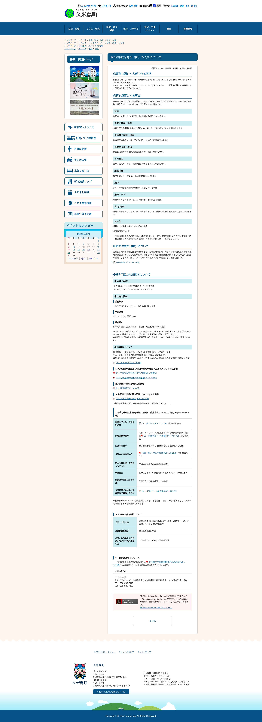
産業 (169, 28)
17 (74, 249)
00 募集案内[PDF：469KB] (128, 362)
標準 (136, 6)
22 (98, 249)
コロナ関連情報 (83, 203)
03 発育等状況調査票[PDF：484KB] (132, 398)
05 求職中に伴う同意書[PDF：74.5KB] (161, 436)
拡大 (131, 6)
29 (98, 252)
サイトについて (127, 652)
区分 (91, 46)
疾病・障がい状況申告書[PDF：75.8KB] (159, 453)
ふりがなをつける (89, 6)
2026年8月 (83, 233)
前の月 (74, 258)
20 (88, 249)
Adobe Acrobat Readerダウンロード (156, 607)
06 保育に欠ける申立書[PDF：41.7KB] (159, 491)
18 (79, 249)
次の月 (92, 258)
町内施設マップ (83, 181)
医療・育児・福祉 (96, 40)
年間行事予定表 (83, 213)
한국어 (194, 6)
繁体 (187, 6)
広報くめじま (81, 170)
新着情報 (99, 46)
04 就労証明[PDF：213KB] (154, 423)
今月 (83, 258)
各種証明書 (80, 148)
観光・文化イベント (150, 29)
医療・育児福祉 (111, 29)
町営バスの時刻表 (86, 138)
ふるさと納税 (81, 192)
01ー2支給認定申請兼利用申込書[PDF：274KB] (136, 377)
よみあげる (106, 6)
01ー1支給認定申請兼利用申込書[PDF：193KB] (136, 373)
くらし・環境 (92, 28)
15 (98, 247)
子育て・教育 (110, 43)
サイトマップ (145, 652)
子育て (121, 43)
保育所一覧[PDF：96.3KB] (127, 262)
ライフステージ (95, 43)
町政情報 (188, 28)
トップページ (70, 40)
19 (83, 249)
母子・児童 (111, 40)
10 (74, 247)
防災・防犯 (74, 28)
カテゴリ (82, 40)
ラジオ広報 (80, 159)
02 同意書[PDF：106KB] (127, 388)
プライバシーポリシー (105, 652)
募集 (97, 48)
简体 (182, 6)
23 (69, 252)
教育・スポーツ (131, 28)
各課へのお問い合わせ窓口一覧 (112, 691)
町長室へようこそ (84, 127)
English (174, 6)
